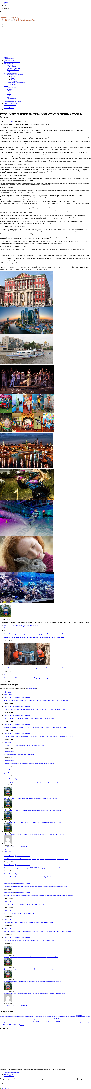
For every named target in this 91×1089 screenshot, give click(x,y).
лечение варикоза (71, 1019)
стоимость (42, 1022)
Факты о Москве (9, 63)
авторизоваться (31, 688)
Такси (59, 1016)
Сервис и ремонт (12, 84)
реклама (24, 1022)
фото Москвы (67, 1022)
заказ (46, 1019)
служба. (28, 1022)
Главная (6, 2)
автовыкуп (73, 1016)
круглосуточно (63, 1019)
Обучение (14, 81)
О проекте (7, 4)
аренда (83, 1016)
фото (62, 1022)
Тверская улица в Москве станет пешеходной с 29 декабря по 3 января (26, 678)
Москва (39, 1016)
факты (58, 1022)
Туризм (9, 89)
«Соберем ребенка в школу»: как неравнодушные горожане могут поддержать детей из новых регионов (35, 727)
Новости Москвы (9, 58)
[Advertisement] (45, 42)
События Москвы (9, 60)
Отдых (9, 90)
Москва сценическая (13, 68)
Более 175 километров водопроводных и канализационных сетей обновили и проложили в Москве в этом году (39, 668)
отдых (80, 1019)
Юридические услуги (66, 1016)
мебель (76, 1019)
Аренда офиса (8, 1016)
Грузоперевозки (26, 1016)
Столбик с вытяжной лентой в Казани (15, 846)
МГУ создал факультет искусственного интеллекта (19, 754)
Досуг (12, 78)
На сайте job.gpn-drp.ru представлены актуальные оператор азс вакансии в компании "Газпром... (33, 822)
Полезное (13, 79)
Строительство (11, 87)
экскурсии (22, 1025)
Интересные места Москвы (12, 62)
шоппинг (4, 1024)
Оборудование (11, 98)
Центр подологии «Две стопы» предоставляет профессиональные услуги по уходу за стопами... (33, 810)
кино (57, 1018)
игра (49, 1019)
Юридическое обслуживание (16, 82)
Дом (8, 95)
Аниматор (2, 1016)
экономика (14, 1024)
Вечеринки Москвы (13, 70)
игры (52, 1019)
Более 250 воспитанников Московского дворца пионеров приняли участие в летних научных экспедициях (36, 700)
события (35, 1021)
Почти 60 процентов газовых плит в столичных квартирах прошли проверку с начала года (31, 782)
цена (82, 1022)
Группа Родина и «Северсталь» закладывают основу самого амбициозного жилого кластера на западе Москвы (37, 773)
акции (79, 1015)
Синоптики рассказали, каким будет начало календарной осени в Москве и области (29, 763)
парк (83, 1019)
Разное (6, 86)
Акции (9, 71)
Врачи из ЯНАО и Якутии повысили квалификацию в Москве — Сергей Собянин (29, 718)
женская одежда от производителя (37, 1019)
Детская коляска (33, 1016)
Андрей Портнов (10, 121)
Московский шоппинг (10, 73)
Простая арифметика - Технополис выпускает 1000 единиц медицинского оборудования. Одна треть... (35, 834)
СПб (56, 1016)
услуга (53, 1022)
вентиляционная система (10, 1019)
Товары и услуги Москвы (15, 74)
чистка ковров (87, 1022)
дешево (28, 1019)
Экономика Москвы (10, 105)
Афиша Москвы (8, 65)
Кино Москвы (11, 66)
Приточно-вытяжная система (48, 1016)
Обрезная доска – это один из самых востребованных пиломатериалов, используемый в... (31, 798)
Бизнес (9, 94)
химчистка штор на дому (75, 1022)
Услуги (13, 76)
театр (48, 1021)
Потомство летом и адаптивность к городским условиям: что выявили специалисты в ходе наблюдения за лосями (38, 736)
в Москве (88, 1016)
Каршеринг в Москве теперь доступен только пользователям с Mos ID (25, 745)
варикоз (1, 1019)
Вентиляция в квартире (17, 1016)
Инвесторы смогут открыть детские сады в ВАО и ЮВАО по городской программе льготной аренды (34, 709)
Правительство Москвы (11, 103)
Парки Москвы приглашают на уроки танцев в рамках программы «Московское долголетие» (34, 637)
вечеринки (21, 1019)
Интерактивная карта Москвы (13, 101)
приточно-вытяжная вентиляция (14, 1022)
